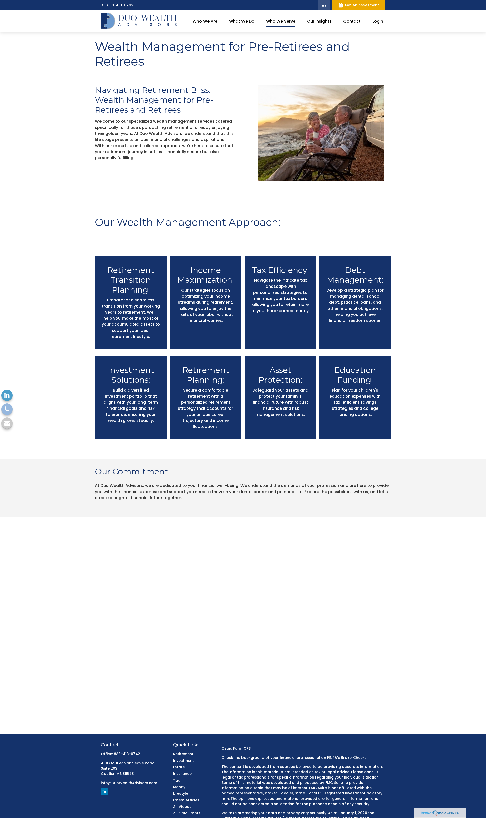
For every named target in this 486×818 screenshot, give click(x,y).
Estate (179, 767)
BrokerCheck (353, 757)
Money (179, 786)
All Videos (182, 806)
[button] (205, 20)
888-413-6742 (120, 5)
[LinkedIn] (324, 5)
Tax (176, 780)
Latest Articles (186, 800)
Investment (183, 760)
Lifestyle (180, 793)
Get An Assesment (362, 5)
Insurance (182, 773)
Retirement (183, 753)
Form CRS (242, 748)
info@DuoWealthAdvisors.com (129, 782)
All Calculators (187, 813)
